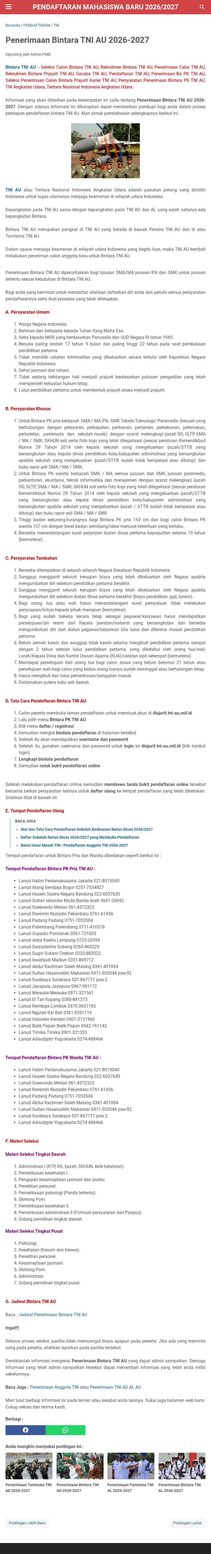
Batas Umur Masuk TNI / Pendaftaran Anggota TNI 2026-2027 (74, 845)
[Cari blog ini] (202, 7)
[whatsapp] (66, 1430)
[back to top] (200, 1541)
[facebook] (25, 1430)
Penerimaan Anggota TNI (54, 1387)
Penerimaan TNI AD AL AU (115, 1387)
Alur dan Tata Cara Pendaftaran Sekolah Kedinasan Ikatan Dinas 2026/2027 (87, 829)
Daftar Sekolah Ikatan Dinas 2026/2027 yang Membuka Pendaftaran (80, 837)
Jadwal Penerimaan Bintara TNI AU (53, 1314)
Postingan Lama (187, 1523)
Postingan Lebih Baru (27, 1523)
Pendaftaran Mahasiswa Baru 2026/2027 (105, 7)
